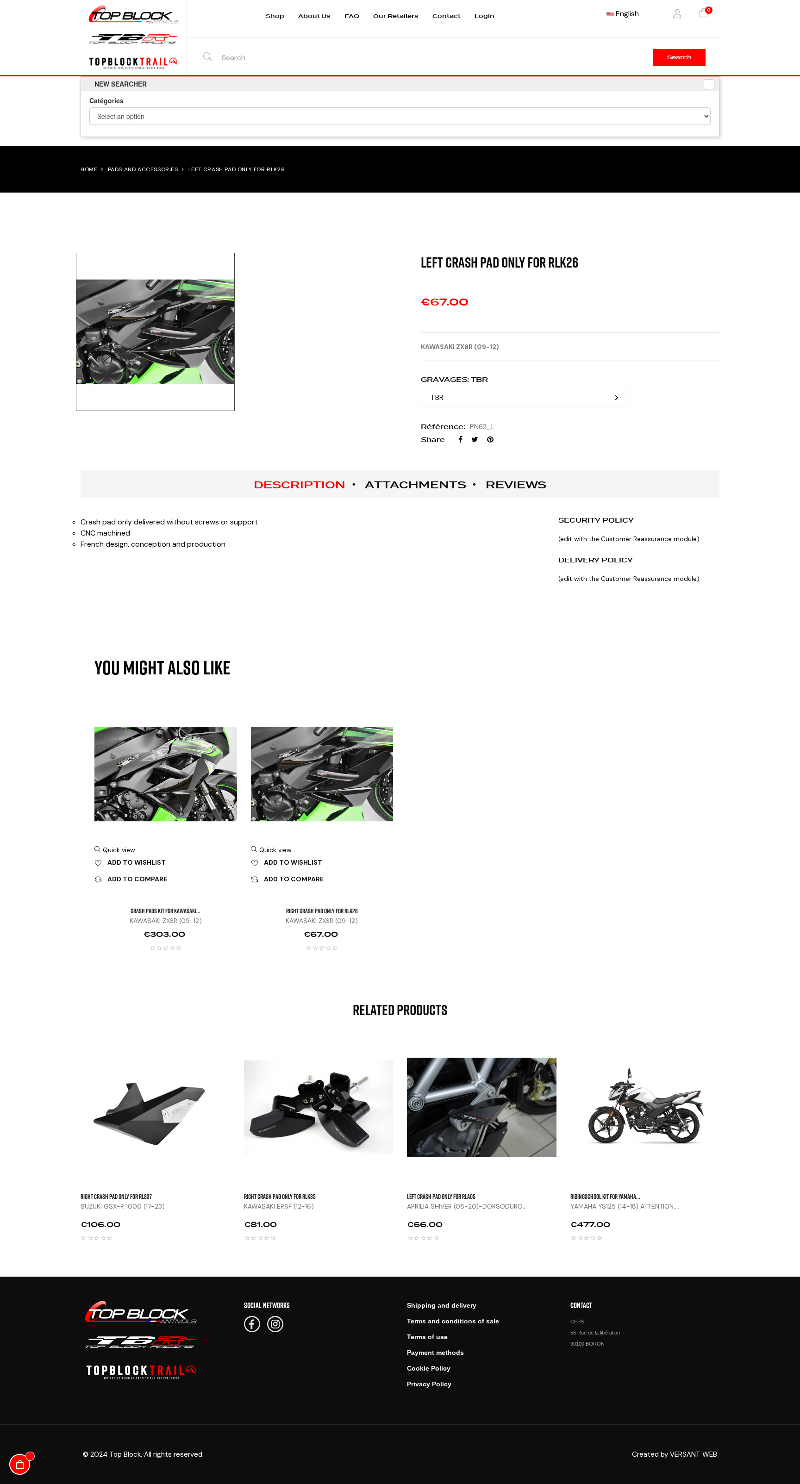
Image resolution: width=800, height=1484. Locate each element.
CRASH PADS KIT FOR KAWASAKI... (165, 911)
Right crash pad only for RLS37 (116, 1196)
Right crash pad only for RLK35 (280, 1196)
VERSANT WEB (693, 1454)
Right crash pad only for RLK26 (322, 911)
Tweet (474, 439)
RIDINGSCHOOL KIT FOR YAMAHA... (605, 1196)
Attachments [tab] (415, 484)
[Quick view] (239, 1051)
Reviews (516, 484)
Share (460, 439)
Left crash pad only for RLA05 (441, 1196)
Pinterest (490, 439)
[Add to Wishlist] (239, 1074)
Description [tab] (299, 484)
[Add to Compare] (239, 1097)
